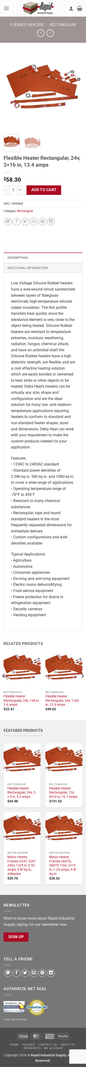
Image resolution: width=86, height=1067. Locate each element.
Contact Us (47, 1044)
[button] (6, 8)
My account (54, 1048)
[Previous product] (50, 33)
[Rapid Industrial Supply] (39, 8)
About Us (67, 1044)
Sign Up (16, 937)
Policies (28, 1044)
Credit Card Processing (15, 1019)
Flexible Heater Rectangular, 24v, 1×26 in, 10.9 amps (62, 700)
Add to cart (44, 190)
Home (14, 1044)
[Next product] (40, 33)
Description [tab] (17, 257)
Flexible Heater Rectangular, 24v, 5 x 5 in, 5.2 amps (21, 792)
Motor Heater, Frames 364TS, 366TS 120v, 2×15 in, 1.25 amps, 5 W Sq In (62, 865)
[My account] (71, 8)
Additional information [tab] (27, 268)
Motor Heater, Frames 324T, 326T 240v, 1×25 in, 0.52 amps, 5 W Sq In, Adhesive (21, 865)
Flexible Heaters (27, 25)
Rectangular (63, 25)
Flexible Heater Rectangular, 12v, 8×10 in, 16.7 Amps (63, 792)
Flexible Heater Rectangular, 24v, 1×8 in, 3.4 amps (21, 700)
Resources (32, 1048)
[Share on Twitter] (25, 222)
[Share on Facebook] (17, 222)
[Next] (74, 91)
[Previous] (11, 91)
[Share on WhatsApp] (8, 222)
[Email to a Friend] (34, 222)
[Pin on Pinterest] (42, 222)
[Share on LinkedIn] (51, 222)
